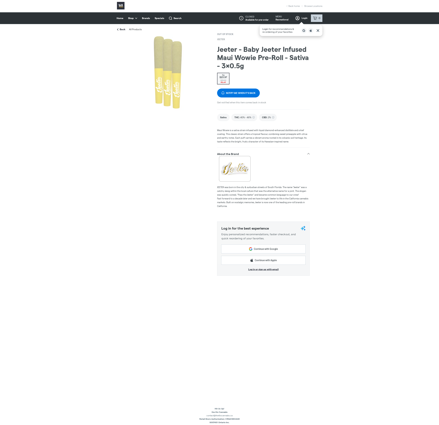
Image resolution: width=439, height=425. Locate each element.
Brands (146, 18)
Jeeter (221, 39)
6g (223, 78)
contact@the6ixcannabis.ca (219, 415)
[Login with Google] (304, 30)
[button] (291, 30)
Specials (159, 18)
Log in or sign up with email (263, 269)
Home (120, 18)
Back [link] (122, 29)
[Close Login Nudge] (318, 30)
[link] (223, 117)
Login (304, 18)
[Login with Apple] (310, 30)
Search (177, 18)
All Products (135, 29)
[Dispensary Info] (241, 18)
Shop (131, 18)
